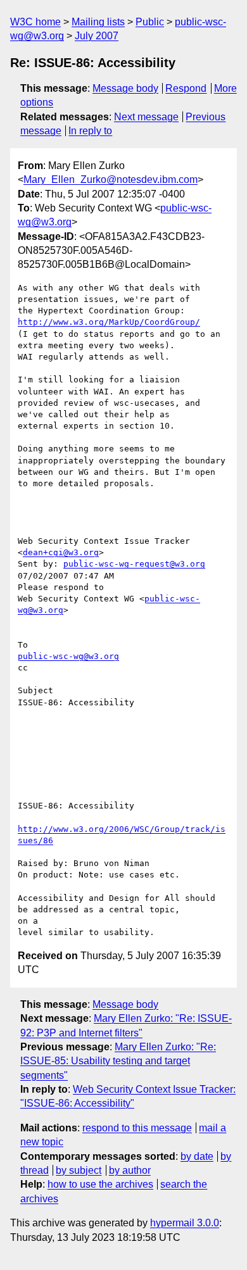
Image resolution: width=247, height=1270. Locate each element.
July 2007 (96, 35)
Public (150, 21)
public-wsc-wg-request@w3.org (134, 564)
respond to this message (137, 1127)
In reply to (90, 130)
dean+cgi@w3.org (61, 552)
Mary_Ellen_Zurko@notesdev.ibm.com (110, 179)
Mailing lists (98, 21)
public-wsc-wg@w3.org (68, 656)
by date (196, 1156)
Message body (125, 88)
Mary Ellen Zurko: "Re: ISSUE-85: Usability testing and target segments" (118, 1061)
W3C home (35, 21)
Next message (146, 116)
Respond (185, 88)
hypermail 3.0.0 (184, 1222)
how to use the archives (100, 1184)
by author (130, 1170)
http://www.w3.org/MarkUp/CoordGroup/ (109, 322)
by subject (78, 1170)
